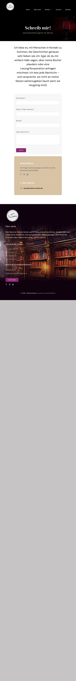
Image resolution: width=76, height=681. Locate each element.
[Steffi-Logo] (10, 3)
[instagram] (24, 174)
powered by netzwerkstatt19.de (45, 293)
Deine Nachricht (23, 132)
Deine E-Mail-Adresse (25, 109)
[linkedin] (27, 174)
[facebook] (21, 174)
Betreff (18, 121)
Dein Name (21, 98)
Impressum (12, 259)
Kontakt (11, 252)
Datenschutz (13, 256)
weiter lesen (40, 237)
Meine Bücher (13, 249)
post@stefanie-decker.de (18, 273)
